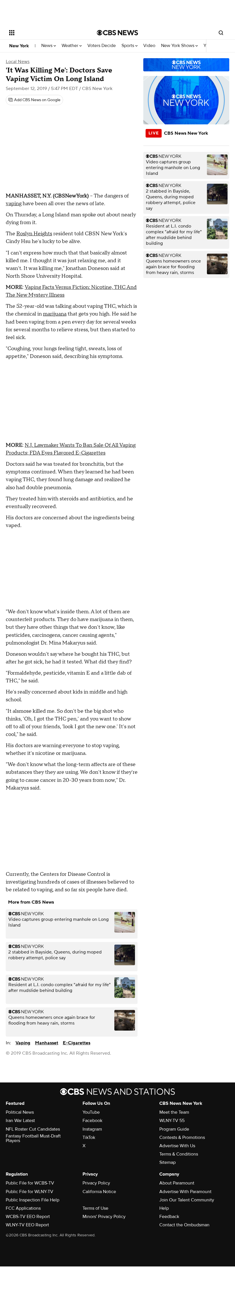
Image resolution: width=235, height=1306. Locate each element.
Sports (128, 45)
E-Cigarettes (76, 1043)
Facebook (92, 1120)
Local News (18, 61)
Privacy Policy (96, 1183)
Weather (70, 45)
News (47, 45)
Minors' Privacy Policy (104, 1216)
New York (19, 46)
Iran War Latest (20, 1120)
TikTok (89, 1137)
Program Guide (174, 1129)
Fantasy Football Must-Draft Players (33, 1138)
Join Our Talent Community (186, 1200)
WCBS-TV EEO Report (28, 1216)
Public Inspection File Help (32, 1200)
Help (164, 1208)
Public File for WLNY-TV (29, 1191)
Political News (20, 1112)
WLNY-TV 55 (172, 1120)
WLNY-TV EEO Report (27, 1225)
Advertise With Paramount (185, 1191)
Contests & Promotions (182, 1137)
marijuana (54, 314)
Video (149, 45)
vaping (13, 203)
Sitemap (167, 1162)
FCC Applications (23, 1208)
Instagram (92, 1129)
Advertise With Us (177, 1146)
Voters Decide (101, 45)
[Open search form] (221, 33)
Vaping (22, 1043)
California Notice (99, 1191)
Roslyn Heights (34, 233)
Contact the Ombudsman (184, 1225)
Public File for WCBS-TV (30, 1183)
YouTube (91, 1112)
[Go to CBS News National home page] (117, 33)
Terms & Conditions (178, 1154)
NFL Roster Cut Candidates (33, 1129)
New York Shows (178, 45)
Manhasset (46, 1043)
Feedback (169, 1216)
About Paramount (176, 1183)
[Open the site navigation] (45, 32)
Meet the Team (174, 1112)
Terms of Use (95, 1208)
